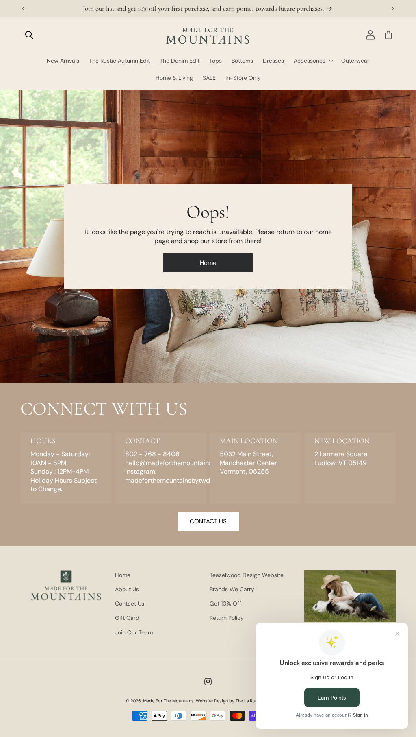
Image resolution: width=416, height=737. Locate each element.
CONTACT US (208, 521)
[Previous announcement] (23, 8)
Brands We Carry (232, 589)
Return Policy (227, 617)
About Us (127, 589)
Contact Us (129, 603)
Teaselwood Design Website (247, 575)
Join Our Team (134, 632)
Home (208, 263)
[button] (29, 35)
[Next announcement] (393, 8)
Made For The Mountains (168, 701)
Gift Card (127, 617)
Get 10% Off (225, 603)
